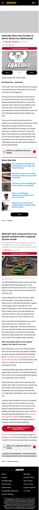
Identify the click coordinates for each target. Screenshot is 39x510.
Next (31, 73)
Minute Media (10, 498)
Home (3, 220)
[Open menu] (3, 3)
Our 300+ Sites (28, 477)
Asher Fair (7, 250)
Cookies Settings (7, 494)
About (3, 474)
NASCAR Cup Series (13, 461)
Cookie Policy (6, 487)
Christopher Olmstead (11, 42)
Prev (7, 73)
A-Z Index (26, 491)
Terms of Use (28, 484)
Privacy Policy (6, 484)
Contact (4, 477)
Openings (26, 474)
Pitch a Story (28, 481)
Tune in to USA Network (10, 435)
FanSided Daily (6, 481)
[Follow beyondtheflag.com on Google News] (34, 151)
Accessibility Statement (10, 491)
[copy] (13, 45)
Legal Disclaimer (29, 487)
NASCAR (9, 220)
